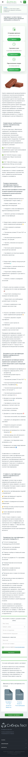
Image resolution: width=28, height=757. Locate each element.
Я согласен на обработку (14, 647)
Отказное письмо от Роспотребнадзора (19, 703)
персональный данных (20, 647)
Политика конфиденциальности (7, 731)
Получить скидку (14, 69)
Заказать (14, 39)
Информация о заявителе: (9, 637)
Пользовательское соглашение (7, 733)
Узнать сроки (14, 54)
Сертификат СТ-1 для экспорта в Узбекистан (8, 704)
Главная (5, 7)
